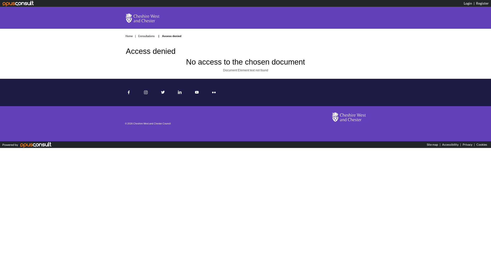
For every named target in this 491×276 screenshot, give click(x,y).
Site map (432, 144)
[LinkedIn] (181, 92)
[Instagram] (146, 92)
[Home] (143, 18)
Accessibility (450, 144)
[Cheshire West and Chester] (349, 117)
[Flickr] (215, 92)
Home (129, 36)
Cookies (481, 144)
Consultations (146, 36)
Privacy (467, 144)
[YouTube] (198, 92)
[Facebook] (130, 92)
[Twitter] (163, 92)
